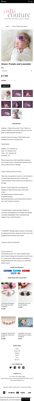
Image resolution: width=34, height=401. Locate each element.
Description (16, 123)
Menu (4, 1)
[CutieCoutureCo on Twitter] (10, 368)
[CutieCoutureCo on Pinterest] (19, 368)
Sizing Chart (17, 350)
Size (2, 68)
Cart (31, 1)
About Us (17, 359)
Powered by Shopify (26, 387)
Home (7, 26)
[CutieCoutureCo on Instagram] (23, 368)
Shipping (17, 353)
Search (17, 348)
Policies (17, 355)
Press (17, 357)
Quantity (3, 80)
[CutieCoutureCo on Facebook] (15, 368)
